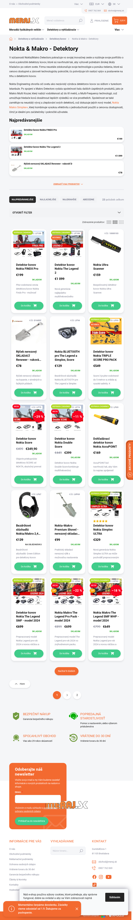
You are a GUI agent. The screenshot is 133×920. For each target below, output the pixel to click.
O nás (12, 4)
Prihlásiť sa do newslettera (31, 821)
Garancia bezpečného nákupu (24, 874)
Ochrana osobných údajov (22, 864)
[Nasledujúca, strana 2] (67, 695)
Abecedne (88, 199)
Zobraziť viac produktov (66, 184)
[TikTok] (94, 884)
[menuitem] (27, 30)
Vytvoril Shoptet (91, 915)
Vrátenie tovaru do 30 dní (22, 869)
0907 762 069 (105, 868)
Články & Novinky (18, 879)
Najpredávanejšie (22, 199)
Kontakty (13, 884)
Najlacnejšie (48, 199)
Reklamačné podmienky (21, 859)
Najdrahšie (69, 199)
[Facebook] (94, 876)
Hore (22, 684)
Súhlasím (114, 897)
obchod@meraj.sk (107, 861)
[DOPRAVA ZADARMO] (29, 245)
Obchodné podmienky (29, 4)
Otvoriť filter (22, 212)
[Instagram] (100, 876)
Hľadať (80, 20)
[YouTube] (108, 876)
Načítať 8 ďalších (66, 671)
